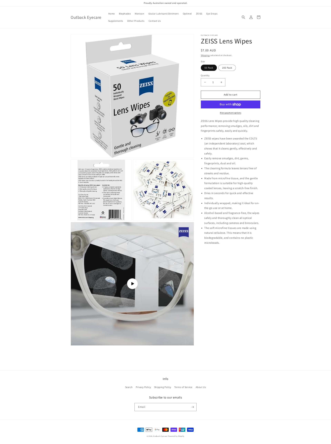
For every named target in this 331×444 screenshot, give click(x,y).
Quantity (205, 75)
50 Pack (208, 67)
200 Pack (227, 67)
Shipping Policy (162, 387)
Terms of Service (183, 387)
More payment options (230, 112)
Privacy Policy (143, 387)
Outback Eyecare (160, 436)
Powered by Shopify (176, 436)
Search (129, 387)
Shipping (205, 55)
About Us (201, 387)
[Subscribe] (192, 407)
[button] (243, 17)
